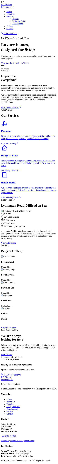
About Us (10, 14)
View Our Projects (9, 63)
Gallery (9, 26)
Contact (9, 28)
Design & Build (18, 21)
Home (9, 11)
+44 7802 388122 (8, 436)
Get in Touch (23, 63)
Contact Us (16, 375)
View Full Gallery (8, 328)
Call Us (7, 375)
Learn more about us (10, 107)
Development (17, 24)
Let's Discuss (6, 354)
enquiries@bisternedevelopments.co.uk (17, 440)
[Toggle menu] (18, 34)
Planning (15, 19)
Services (10, 16)
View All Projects (8, 243)
